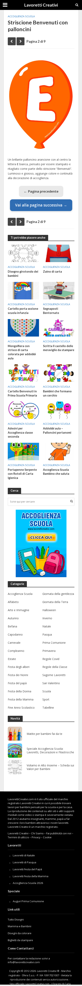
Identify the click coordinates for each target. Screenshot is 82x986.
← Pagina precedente (41, 191)
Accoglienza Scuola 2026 (28, 883)
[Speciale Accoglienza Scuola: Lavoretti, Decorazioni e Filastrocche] (15, 750)
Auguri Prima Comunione (28, 901)
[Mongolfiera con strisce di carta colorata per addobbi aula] (23, 327)
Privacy (36, 837)
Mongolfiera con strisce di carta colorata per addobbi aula (22, 352)
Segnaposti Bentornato (51, 311)
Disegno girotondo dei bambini (23, 273)
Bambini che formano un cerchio (57, 393)
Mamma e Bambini (19, 926)
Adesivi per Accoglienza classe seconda (20, 432)
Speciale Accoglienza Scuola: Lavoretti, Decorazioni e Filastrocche (50, 750)
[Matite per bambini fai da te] (15, 734)
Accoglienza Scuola (21, 16)
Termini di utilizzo (18, 837)
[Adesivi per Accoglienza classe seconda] (23, 410)
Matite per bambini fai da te (44, 734)
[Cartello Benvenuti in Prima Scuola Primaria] (23, 373)
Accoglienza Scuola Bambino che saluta (56, 472)
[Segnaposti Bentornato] (58, 290)
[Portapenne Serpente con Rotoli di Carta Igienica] (23, 451)
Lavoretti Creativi (41, 5)
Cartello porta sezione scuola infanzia (23, 311)
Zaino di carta (52, 271)
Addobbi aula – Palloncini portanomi (57, 430)
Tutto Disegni (16, 919)
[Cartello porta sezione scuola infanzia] (23, 290)
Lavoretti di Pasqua (24, 862)
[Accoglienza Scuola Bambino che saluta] (58, 451)
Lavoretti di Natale (24, 855)
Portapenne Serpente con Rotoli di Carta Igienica (22, 473)
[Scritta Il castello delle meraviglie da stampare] (58, 327)
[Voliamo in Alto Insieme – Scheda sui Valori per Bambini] (15, 767)
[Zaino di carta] (58, 253)
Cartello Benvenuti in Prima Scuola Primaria (22, 393)
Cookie (47, 837)
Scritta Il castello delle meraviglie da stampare (58, 348)
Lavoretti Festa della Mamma (30, 876)
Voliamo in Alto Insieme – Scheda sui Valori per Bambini (50, 767)
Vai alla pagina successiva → (41, 205)
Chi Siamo (37, 833)
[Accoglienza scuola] (41, 543)
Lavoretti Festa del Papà (27, 869)
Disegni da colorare (19, 933)
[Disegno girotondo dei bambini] (23, 253)
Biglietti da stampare (20, 940)
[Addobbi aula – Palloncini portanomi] (58, 410)
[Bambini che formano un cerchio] (58, 373)
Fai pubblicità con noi (58, 833)
